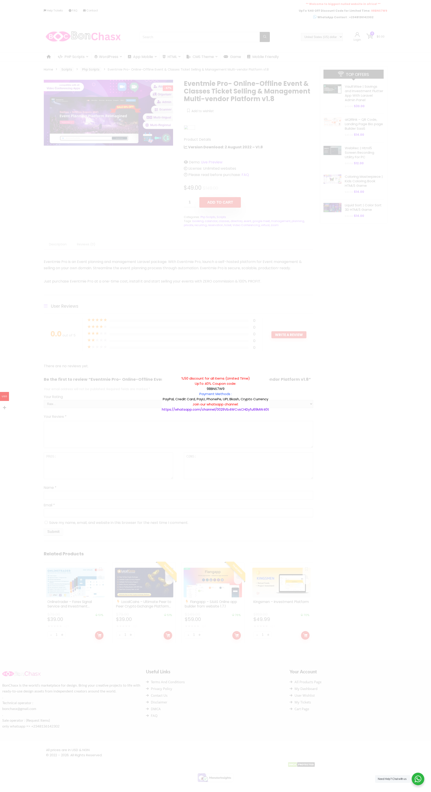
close (271, 373)
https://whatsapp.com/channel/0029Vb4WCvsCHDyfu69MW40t (215, 409)
